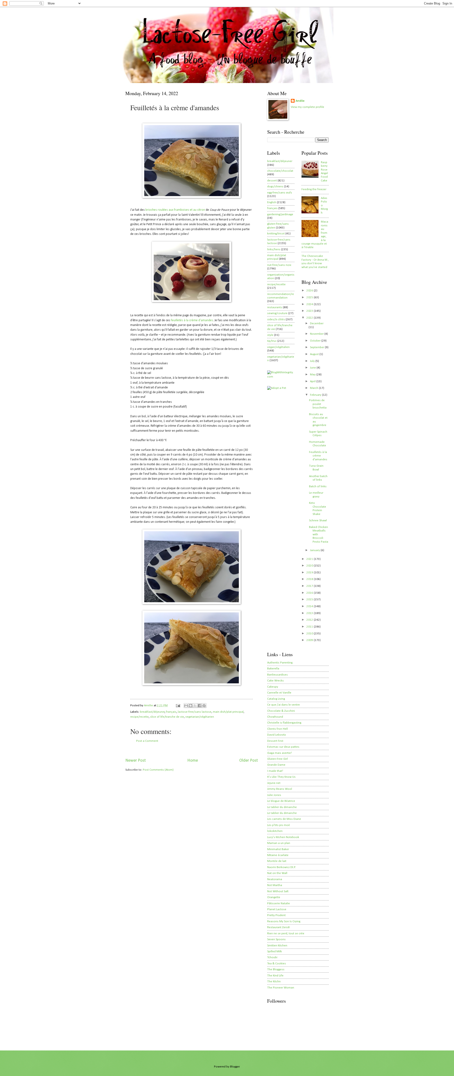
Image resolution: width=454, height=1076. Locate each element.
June (313, 367)
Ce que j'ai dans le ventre (283, 704)
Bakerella (273, 668)
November (317, 333)
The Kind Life (275, 975)
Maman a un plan (278, 843)
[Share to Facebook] (199, 705)
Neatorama (274, 879)
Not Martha (274, 885)
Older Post (248, 760)
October (315, 340)
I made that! (275, 771)
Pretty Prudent (276, 915)
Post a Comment (147, 740)
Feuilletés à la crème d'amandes (318, 456)
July (312, 361)
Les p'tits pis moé (278, 825)
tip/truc (272, 341)
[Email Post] (178, 705)
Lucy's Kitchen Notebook (283, 837)
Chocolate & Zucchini (281, 710)
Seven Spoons (276, 939)
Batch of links (318, 486)
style (270, 335)
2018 (310, 579)
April (313, 381)
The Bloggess (275, 969)
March (314, 388)
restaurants (274, 307)
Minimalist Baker (278, 849)
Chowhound (275, 716)
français (171, 711)
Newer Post (135, 760)
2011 (310, 626)
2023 (310, 310)
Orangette (273, 897)
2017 (310, 586)
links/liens (273, 249)
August (314, 354)
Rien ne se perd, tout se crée (285, 933)
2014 (310, 606)
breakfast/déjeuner (152, 711)
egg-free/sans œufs (279, 192)
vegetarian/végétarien (199, 716)
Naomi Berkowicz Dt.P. (281, 867)
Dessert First (275, 740)
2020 (310, 565)
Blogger (235, 1066)
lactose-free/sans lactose (194, 711)
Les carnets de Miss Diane (284, 819)
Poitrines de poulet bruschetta (318, 404)
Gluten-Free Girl (277, 758)
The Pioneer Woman (280, 987)
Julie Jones (274, 795)
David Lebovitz (276, 734)
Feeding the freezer (313, 189)
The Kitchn (274, 981)
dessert (272, 180)
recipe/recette (139, 716)
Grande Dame (276, 764)
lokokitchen (275, 831)
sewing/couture (277, 313)
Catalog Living (276, 698)
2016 (310, 592)
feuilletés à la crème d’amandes (192, 320)
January (315, 550)
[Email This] (186, 705)
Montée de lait (276, 861)
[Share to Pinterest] (204, 705)
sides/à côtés (276, 319)
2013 (310, 613)
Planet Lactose (276, 909)
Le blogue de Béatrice (281, 801)
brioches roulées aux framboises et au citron (175, 209)
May (313, 374)
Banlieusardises (277, 674)
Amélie (300, 100)
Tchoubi (272, 957)
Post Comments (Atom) (158, 769)
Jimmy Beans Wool (279, 789)
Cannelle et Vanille (279, 692)
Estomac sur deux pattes (283, 746)
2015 (310, 599)
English (271, 202)
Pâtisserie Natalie (278, 903)
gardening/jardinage (280, 214)
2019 (310, 572)
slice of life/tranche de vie (167, 716)
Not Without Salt (277, 891)
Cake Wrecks (275, 680)
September (317, 347)
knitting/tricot (276, 233)
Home (192, 760)
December (316, 323)
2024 (310, 304)
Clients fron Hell (277, 728)
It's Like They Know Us (281, 776)
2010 (310, 633)
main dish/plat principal (228, 711)
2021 (310, 559)
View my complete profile (307, 107)
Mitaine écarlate (277, 855)
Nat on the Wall (277, 873)
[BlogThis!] (190, 705)
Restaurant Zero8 (278, 927)
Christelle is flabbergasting (284, 722)
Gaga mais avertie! (279, 753)
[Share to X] (195, 705)
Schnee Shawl (318, 520)
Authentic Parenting (279, 662)
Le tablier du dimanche (282, 807)
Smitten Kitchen (277, 945)
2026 (310, 290)
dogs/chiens (275, 186)
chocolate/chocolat (280, 170)
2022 (310, 317)
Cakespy (272, 686)
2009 (310, 640)
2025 (310, 297)
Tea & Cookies (276, 963)
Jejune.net (273, 783)
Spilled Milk (274, 951)
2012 (310, 619)
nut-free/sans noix (279, 265)
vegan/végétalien (278, 347)
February (316, 394)
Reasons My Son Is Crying (283, 921)
